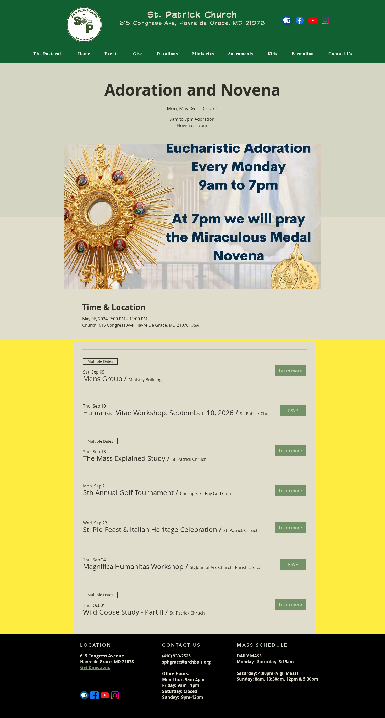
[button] (102, 378)
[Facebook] (300, 20)
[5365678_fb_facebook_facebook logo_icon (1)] (94, 695)
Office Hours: (176, 673)
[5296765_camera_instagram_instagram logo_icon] (115, 695)
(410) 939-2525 (176, 656)
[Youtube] (312, 20)
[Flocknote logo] (287, 20)
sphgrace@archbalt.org (186, 662)
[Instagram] (325, 20)
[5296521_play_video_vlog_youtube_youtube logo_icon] (105, 695)
